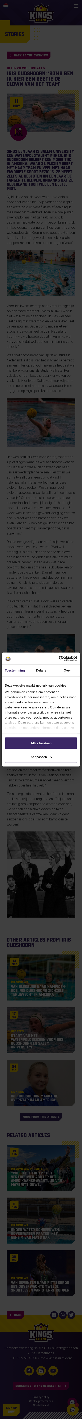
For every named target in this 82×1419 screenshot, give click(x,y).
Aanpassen (38, 757)
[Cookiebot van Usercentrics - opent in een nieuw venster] (59, 658)
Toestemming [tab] (15, 670)
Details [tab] (41, 670)
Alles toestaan (41, 743)
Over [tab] (67, 670)
